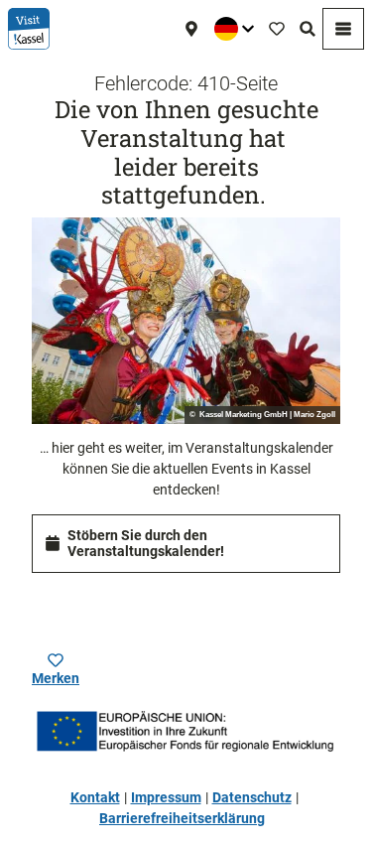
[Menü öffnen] (343, 29)
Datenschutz (252, 797)
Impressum (166, 797)
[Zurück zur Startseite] (29, 29)
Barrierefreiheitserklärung (182, 818)
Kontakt (95, 797)
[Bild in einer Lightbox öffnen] (186, 320)
